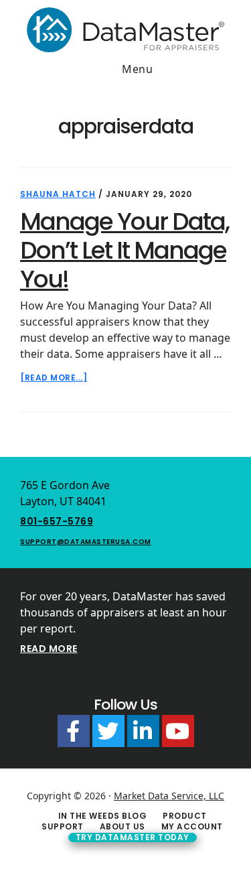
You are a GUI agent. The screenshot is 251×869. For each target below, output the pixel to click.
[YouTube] (178, 731)
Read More (49, 648)
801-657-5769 (56, 521)
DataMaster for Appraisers (125, 29)
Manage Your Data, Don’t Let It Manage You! (124, 250)
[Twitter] (108, 731)
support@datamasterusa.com (85, 542)
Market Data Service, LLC (169, 795)
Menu (137, 69)
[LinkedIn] (143, 731)
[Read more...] (53, 378)
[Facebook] (74, 731)
